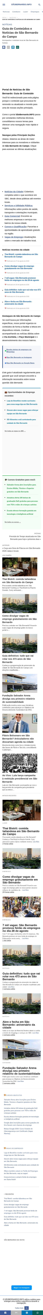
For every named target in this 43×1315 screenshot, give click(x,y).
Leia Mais (36, 842)
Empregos (35, 12)
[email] (16, 1312)
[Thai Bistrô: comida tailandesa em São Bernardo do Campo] (19, 566)
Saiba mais (19, 1308)
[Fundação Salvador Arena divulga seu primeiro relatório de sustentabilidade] (19, 683)
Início (4, 17)
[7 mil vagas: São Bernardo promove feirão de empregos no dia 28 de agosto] (22, 907)
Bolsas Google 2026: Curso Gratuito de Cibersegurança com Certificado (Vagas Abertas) (18, 1131)
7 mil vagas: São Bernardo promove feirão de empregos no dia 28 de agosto (22, 279)
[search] (39, 4)
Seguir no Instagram (21, 1288)
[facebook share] (3, 47)
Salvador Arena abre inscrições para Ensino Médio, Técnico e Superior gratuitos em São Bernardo (21, 488)
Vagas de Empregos (14, 1148)
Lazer (25, 12)
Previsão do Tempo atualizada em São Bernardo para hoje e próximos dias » (25, 537)
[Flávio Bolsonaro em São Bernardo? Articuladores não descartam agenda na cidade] (19, 723)
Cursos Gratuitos (14, 1095)
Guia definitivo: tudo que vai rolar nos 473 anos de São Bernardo (23, 291)
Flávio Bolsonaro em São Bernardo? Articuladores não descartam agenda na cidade (18, 738)
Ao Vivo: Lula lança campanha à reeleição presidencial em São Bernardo (19, 778)
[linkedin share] (12, 47)
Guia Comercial (12, 216)
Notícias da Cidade (14, 192)
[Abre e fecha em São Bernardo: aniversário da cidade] (22, 1003)
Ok (27, 1308)
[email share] (8, 47)
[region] (21, 69)
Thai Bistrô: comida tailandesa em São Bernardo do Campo (21, 255)
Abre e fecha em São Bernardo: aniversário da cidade (18, 303)
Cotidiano (16, 12)
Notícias (6, 12)
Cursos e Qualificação (15, 227)
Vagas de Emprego (14, 237)
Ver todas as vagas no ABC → (15, 431)
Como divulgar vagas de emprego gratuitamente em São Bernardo (19, 267)
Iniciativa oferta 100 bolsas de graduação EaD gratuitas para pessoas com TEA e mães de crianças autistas (22, 501)
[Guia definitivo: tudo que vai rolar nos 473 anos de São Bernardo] (19, 643)
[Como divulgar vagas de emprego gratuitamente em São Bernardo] (19, 603)
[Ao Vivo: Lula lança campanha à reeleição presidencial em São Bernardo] (19, 763)
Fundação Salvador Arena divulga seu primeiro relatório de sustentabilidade (18, 698)
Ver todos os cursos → (13, 522)
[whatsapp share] (17, 47)
